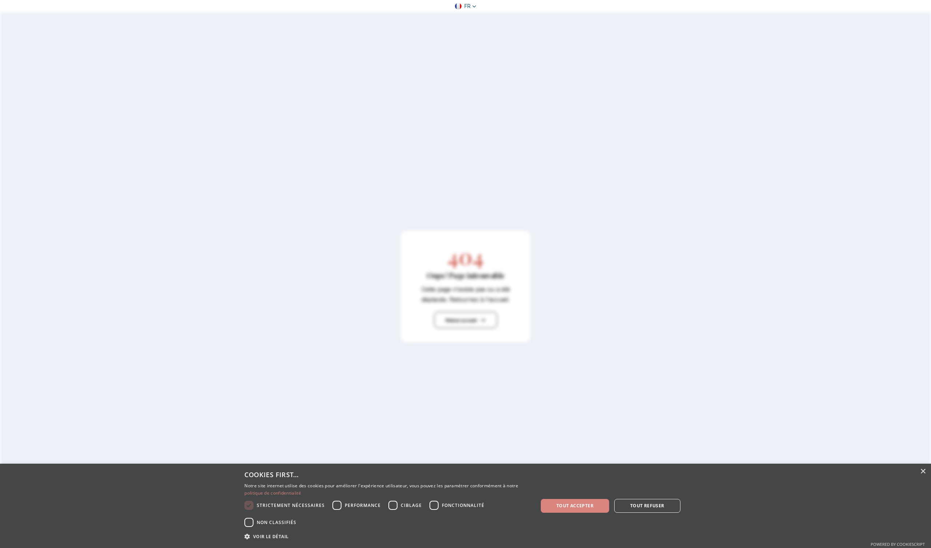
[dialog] (465, 506)
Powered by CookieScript (898, 544)
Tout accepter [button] (575, 506)
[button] (465, 6)
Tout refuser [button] (647, 506)
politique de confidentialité (272, 493)
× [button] (923, 471)
